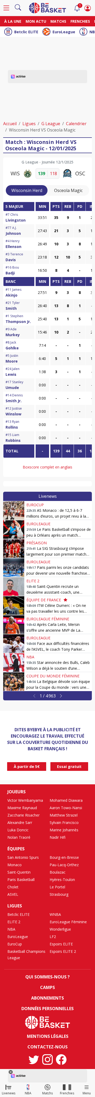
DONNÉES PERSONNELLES (47, 1008)
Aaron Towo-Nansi (66, 807)
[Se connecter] (87, 7)
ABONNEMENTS (47, 998)
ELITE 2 (32, 580)
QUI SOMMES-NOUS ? (47, 977)
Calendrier (76, 123)
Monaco (14, 864)
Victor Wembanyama (25, 800)
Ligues (29, 123)
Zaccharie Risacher (23, 815)
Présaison (36, 542)
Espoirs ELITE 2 (63, 951)
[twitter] (33, 1059)
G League (50, 123)
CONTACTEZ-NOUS (47, 1047)
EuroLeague (64, 31)
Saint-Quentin (19, 872)
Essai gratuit (69, 766)
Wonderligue (60, 929)
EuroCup (35, 504)
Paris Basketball (21, 879)
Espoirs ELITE (61, 943)
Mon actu (36, 21)
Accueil (10, 123)
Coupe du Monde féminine (52, 675)
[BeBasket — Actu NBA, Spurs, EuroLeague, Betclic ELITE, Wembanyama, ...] (47, 7)
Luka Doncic (17, 829)
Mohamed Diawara (66, 800)
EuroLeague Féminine (47, 618)
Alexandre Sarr (19, 822)
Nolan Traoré (18, 837)
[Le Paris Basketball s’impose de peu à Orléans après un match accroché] (13, 529)
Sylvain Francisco (64, 822)
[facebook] (61, 1059)
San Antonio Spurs (23, 857)
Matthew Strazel (64, 815)
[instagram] (47, 1059)
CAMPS (47, 987)
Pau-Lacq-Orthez (64, 864)
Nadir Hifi (57, 837)
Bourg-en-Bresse (64, 857)
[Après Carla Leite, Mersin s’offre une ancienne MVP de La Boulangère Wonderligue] (13, 624)
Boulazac (57, 872)
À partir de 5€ (27, 766)
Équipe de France (43, 599)
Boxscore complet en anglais (47, 467)
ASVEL (12, 894)
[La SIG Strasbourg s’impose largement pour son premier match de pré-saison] (13, 548)
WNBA (55, 914)
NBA (30, 656)
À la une (12, 21)
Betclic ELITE (26, 31)
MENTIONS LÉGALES (47, 1036)
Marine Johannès (64, 829)
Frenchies (80, 21)
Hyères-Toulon (62, 879)
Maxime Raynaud (22, 807)
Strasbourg (59, 894)
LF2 (53, 936)
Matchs (58, 21)
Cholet (12, 886)
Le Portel (57, 886)
